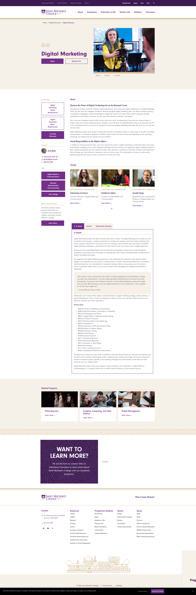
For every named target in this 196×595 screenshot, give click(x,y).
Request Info (126, 3)
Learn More (53, 223)
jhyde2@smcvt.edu (50, 159)
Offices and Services (143, 523)
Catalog (72, 523)
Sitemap (119, 586)
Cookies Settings (143, 591)
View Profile (74, 203)
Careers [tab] (89, 226)
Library (72, 527)
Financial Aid (99, 523)
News (138, 514)
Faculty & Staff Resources (78, 533)
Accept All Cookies (157, 591)
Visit (142, 3)
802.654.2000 (48, 523)
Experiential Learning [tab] (103, 226)
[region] (98, 591)
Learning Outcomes (52, 135)
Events (138, 517)
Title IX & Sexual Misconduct (146, 527)
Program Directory (55, 23)
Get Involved (121, 523)
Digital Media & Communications (53, 175)
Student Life (125, 12)
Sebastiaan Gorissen (79, 192)
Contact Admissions (101, 533)
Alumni (87, 3)
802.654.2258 (48, 162)
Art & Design (53, 194)
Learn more (49, 415)
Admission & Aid (108, 12)
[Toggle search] (154, 3)
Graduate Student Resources (79, 536)
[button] (111, 208)
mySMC (72, 517)
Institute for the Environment (78, 540)
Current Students (62, 3)
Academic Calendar (76, 530)
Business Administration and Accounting (53, 185)
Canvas (72, 514)
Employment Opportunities (145, 533)
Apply (136, 3)
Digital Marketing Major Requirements (53, 109)
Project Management (131, 411)
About (80, 12)
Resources (74, 511)
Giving (119, 514)
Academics (92, 12)
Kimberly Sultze (108, 192)
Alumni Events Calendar (124, 517)
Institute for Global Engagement (80, 543)
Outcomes (150, 12)
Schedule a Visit (100, 520)
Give (148, 3)
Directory (140, 520)
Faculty (107, 75)
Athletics (138, 12)
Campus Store (99, 530)
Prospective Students (47, 3)
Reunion (119, 520)
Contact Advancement (124, 527)
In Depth (117, 75)
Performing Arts (51, 411)
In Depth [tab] (79, 226)
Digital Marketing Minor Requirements (53, 123)
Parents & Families (75, 3)
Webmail (73, 520)
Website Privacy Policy (144, 530)
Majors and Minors (101, 527)
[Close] (192, 591)
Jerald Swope (138, 192)
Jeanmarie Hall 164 (51, 157)
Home (45, 23)
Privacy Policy (107, 586)
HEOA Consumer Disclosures (145, 536)
